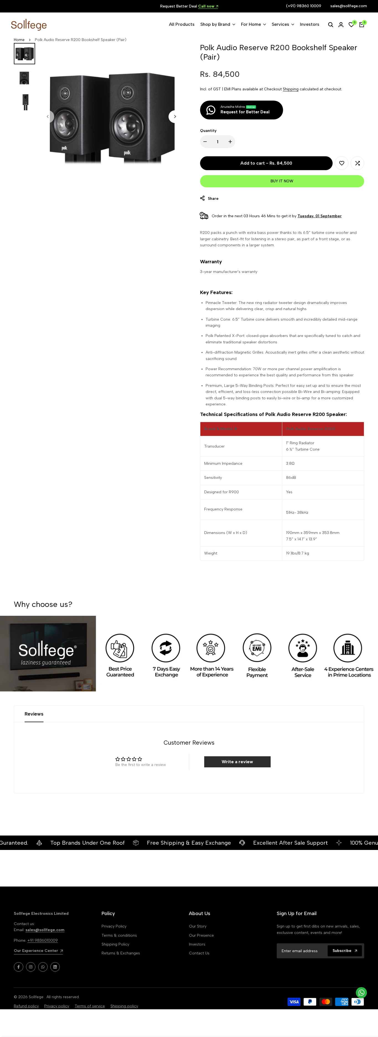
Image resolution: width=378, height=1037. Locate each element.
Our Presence (201, 935)
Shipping (291, 89)
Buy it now (282, 181)
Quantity (208, 130)
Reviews (34, 714)
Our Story (197, 926)
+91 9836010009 (42, 940)
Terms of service (90, 1006)
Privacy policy (56, 1006)
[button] (341, 163)
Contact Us (199, 953)
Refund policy (26, 1006)
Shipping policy (124, 1006)
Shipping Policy (115, 944)
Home (19, 39)
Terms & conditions (119, 935)
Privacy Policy (114, 926)
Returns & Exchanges (121, 953)
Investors (197, 944)
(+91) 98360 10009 (303, 6)
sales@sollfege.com (348, 6)
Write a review (237, 761)
